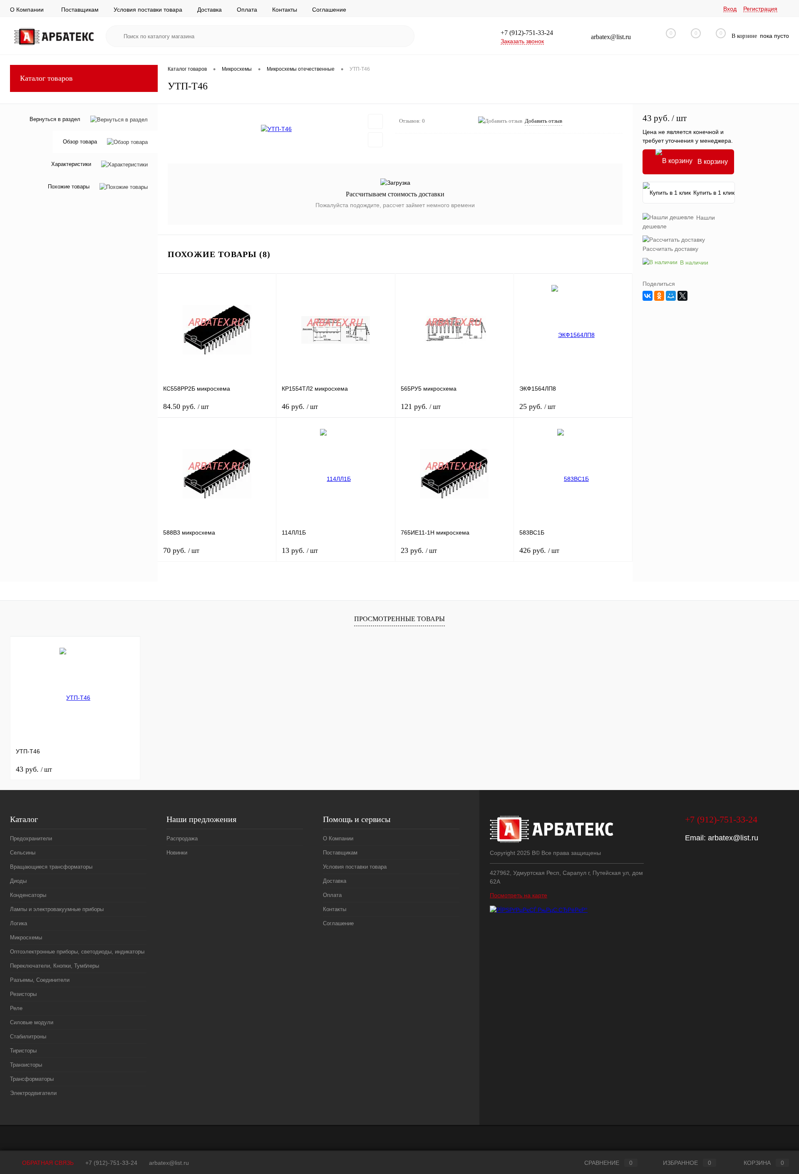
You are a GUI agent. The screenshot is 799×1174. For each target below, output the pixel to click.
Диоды (18, 881)
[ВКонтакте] (648, 296)
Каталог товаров (46, 78)
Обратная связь (47, 1162)
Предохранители (31, 838)
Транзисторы (26, 1065)
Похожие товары (68, 187)
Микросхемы (26, 937)
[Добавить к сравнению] (375, 139)
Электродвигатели (33, 1093)
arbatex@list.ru (733, 838)
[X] (682, 296)
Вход (730, 8)
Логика (18, 923)
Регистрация (760, 8)
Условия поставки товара (148, 9)
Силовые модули (31, 1022)
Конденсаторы (28, 895)
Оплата (247, 9)
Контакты (284, 9)
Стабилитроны (28, 1036)
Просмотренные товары (399, 618)
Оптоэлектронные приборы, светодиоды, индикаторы (77, 952)
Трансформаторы (32, 1079)
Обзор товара (80, 142)
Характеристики (71, 164)
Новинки (176, 853)
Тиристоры (23, 1051)
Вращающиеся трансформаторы (51, 867)
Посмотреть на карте (518, 895)
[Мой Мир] (671, 296)
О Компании (27, 9)
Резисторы (23, 994)
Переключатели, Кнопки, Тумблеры (54, 966)
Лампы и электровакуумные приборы (57, 909)
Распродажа (182, 838)
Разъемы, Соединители (39, 980)
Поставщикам (80, 9)
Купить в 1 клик (713, 192)
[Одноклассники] (659, 296)
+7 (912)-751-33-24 (111, 1162)
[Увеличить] (276, 129)
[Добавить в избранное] (375, 121)
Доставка (209, 9)
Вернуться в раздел (55, 119)
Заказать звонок (522, 41)
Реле (16, 1008)
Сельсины (22, 853)
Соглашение (329, 9)
